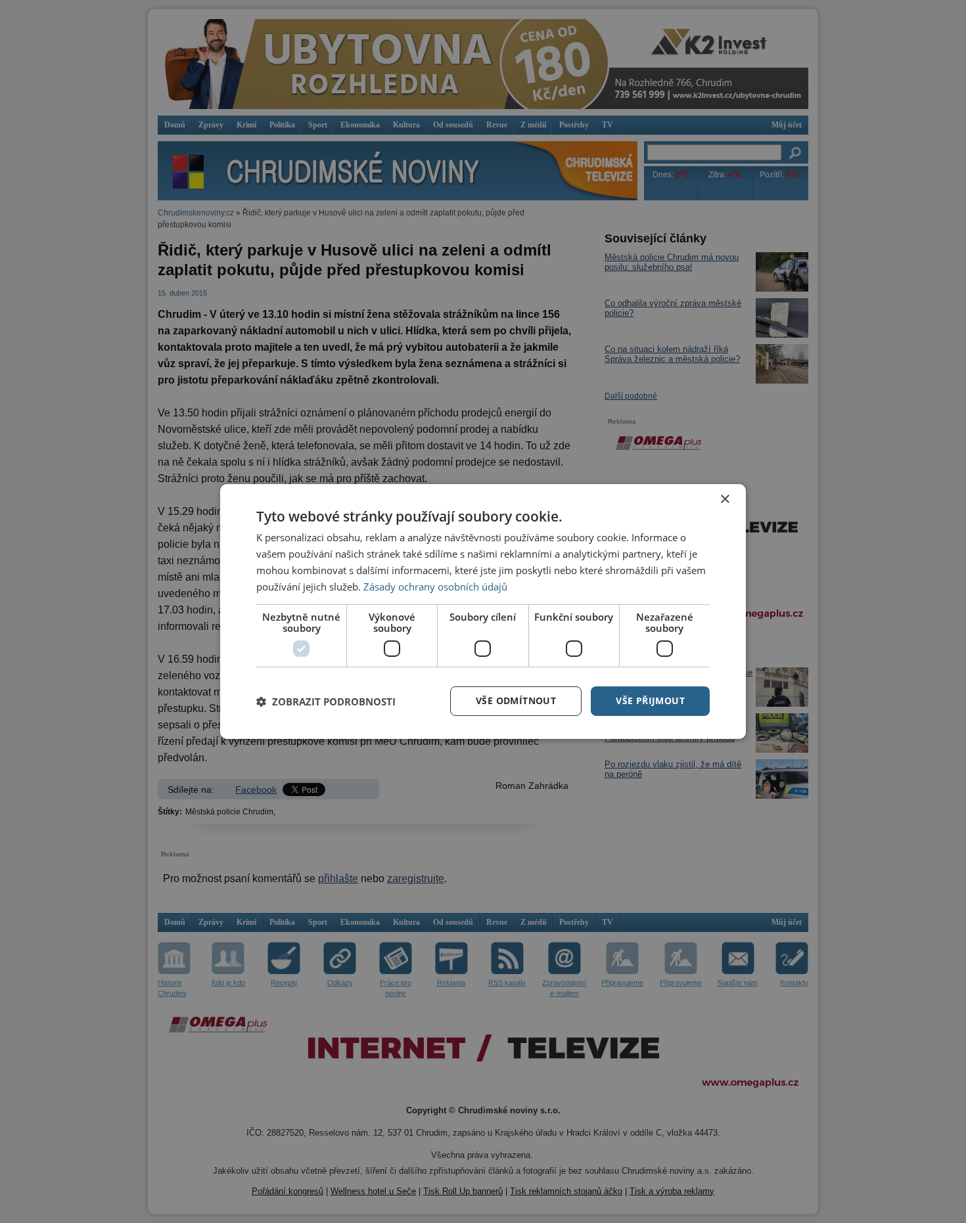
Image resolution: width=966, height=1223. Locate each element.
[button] (326, 701)
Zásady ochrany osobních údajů (435, 586)
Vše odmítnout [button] (516, 700)
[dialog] (483, 611)
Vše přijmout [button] (650, 700)
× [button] (724, 499)
